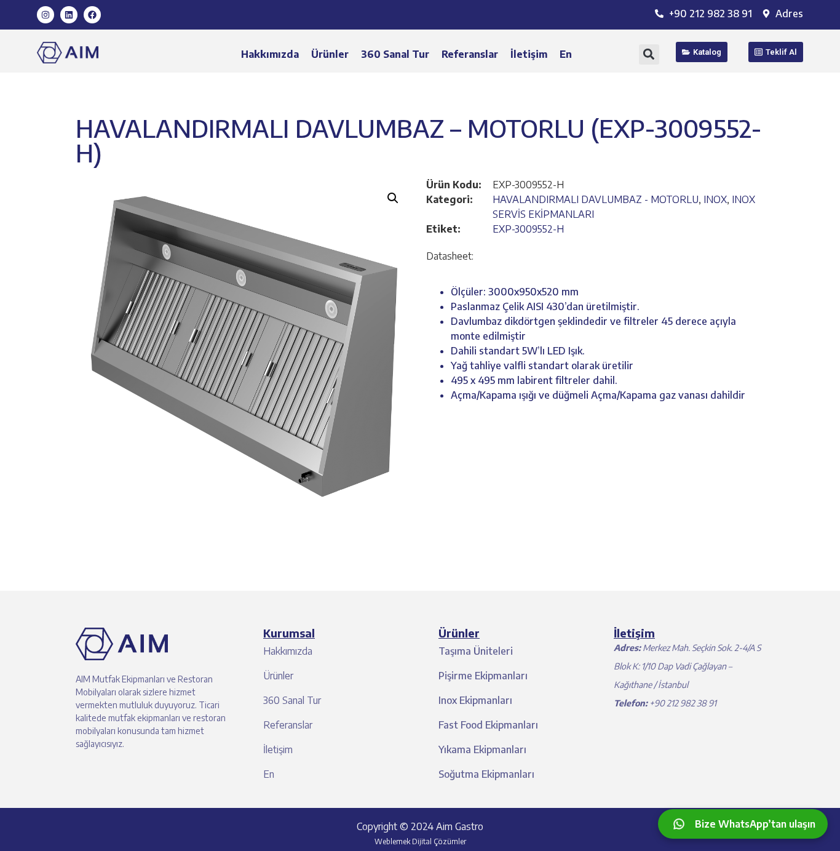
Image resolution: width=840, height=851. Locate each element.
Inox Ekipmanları (475, 700)
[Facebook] (92, 14)
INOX (715, 199)
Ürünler (330, 54)
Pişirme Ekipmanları (483, 675)
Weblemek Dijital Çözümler (420, 841)
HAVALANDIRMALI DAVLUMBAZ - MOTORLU (596, 199)
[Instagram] (45, 14)
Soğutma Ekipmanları (486, 774)
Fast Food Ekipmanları (488, 725)
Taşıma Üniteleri (475, 651)
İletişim (528, 54)
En (566, 54)
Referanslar (470, 54)
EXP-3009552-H (528, 229)
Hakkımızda (270, 54)
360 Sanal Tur (395, 54)
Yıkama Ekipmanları (482, 749)
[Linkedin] (68, 14)
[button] (649, 54)
